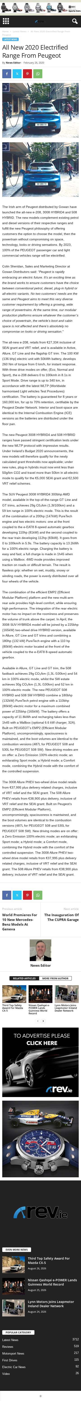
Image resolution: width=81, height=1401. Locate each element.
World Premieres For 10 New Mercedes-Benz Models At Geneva (19, 922)
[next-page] (43, 1021)
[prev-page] (38, 1021)
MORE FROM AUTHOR (55, 978)
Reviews (7, 1346)
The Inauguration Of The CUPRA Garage (61, 917)
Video (6, 1374)
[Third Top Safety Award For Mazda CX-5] (14, 994)
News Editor (13, 62)
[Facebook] (6, 73)
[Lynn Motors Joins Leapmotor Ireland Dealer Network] (67, 994)
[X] (17, 73)
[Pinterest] (27, 73)
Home (5, 31)
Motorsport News (13, 1353)
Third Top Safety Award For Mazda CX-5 (12, 1007)
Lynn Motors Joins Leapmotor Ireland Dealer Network (66, 1007)
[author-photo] (40, 950)
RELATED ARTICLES (24, 978)
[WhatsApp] (37, 73)
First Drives (9, 1360)
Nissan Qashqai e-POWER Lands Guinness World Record (39, 1009)
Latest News (19, 31)
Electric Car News (14, 1367)
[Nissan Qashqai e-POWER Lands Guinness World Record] (41, 994)
